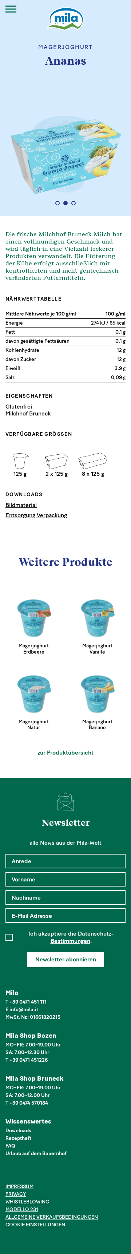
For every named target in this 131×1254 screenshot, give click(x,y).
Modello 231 (21, 1209)
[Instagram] (21, 1173)
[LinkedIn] (32, 1173)
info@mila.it (23, 1009)
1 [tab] (57, 203)
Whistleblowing (27, 1202)
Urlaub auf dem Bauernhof (36, 1153)
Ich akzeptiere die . (71, 937)
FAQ (10, 1146)
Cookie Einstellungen (35, 1225)
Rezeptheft (18, 1138)
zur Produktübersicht (65, 752)
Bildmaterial (21, 505)
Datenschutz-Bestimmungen (82, 937)
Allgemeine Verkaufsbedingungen (51, 1217)
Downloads (18, 1131)
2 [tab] (65, 203)
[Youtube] (43, 1173)
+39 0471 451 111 (28, 1002)
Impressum (19, 1186)
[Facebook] (9, 1173)
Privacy (15, 1194)
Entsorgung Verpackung (36, 515)
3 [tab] (73, 203)
